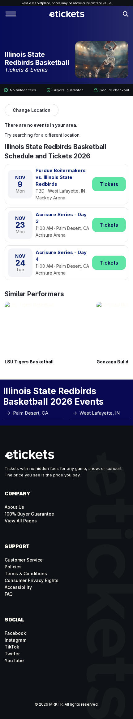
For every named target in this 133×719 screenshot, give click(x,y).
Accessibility (18, 587)
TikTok (12, 646)
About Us (14, 507)
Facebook (15, 633)
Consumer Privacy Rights (31, 580)
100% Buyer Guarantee (29, 513)
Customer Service (24, 559)
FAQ (9, 594)
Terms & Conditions (26, 573)
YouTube (14, 660)
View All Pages (21, 520)
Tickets (109, 184)
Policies (13, 566)
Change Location (31, 110)
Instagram (15, 640)
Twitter (12, 653)
